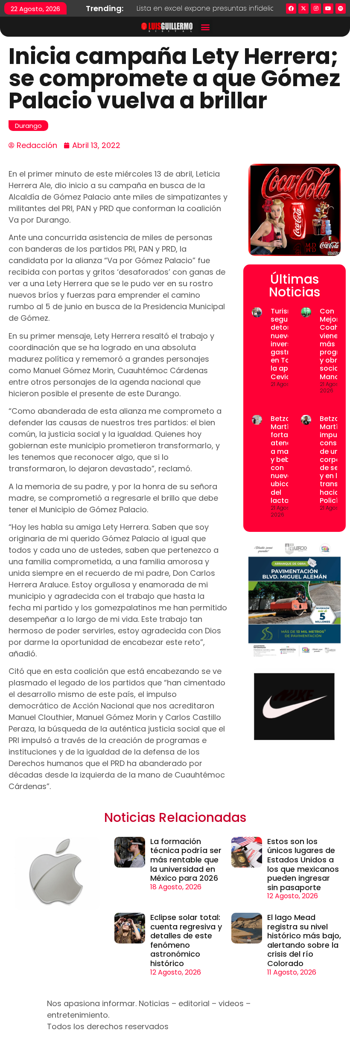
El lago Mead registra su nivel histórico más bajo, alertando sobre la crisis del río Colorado (304, 940)
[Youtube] (328, 8)
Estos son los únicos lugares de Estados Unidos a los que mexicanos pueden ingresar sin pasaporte (303, 864)
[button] (205, 27)
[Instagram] (316, 8)
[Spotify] (340, 8)
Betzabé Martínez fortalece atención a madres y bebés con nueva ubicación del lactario (288, 459)
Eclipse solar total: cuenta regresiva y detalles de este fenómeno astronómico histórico (186, 940)
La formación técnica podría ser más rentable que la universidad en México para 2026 (186, 859)
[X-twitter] (303, 8)
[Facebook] (291, 8)
